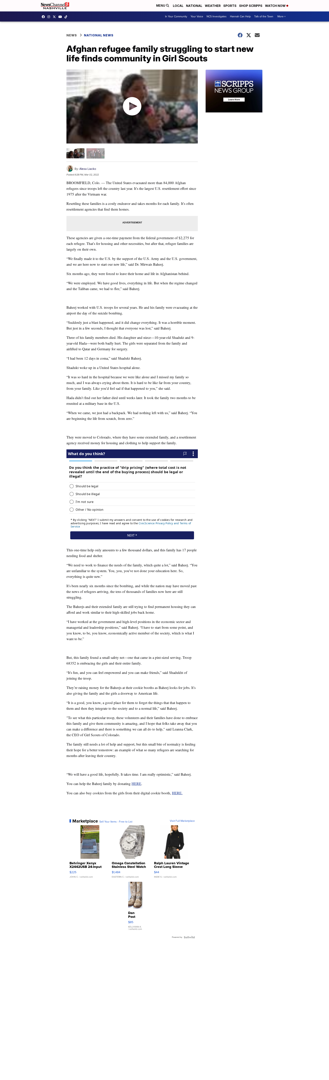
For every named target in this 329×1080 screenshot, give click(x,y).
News (71, 35)
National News (98, 35)
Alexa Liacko (87, 169)
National (194, 6)
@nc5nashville (67, 16)
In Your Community (176, 16)
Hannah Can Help (240, 16)
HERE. (177, 793)
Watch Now (275, 6)
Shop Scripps (250, 6)
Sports (229, 6)
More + (281, 16)
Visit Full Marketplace (182, 821)
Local (178, 6)
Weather (213, 6)
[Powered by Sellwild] (189, 937)
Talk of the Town (263, 16)
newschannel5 (44, 16)
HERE (136, 783)
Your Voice (197, 16)
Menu (161, 5)
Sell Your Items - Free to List (115, 821)
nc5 (55, 16)
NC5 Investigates (217, 16)
